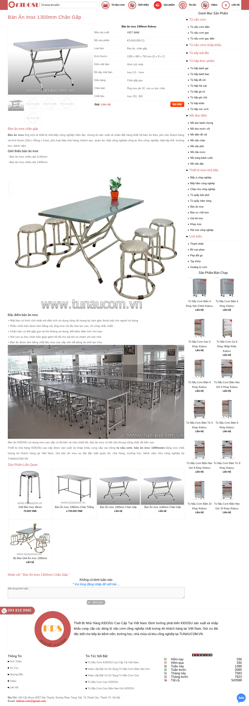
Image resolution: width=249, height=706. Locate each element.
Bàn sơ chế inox (199, 212)
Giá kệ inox (196, 218)
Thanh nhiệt (196, 243)
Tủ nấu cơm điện (200, 26)
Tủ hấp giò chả (198, 97)
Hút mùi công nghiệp (201, 230)
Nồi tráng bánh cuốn (201, 157)
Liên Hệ (199, 310)
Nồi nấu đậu (197, 163)
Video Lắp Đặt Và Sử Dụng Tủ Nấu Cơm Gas (113, 675)
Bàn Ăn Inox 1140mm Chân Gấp (162, 507)
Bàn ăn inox (197, 206)
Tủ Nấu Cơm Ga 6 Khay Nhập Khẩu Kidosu (227, 346)
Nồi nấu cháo (197, 140)
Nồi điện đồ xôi (198, 134)
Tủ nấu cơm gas (199, 32)
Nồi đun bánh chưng (201, 122)
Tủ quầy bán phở (200, 195)
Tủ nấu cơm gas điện (202, 38)
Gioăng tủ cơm (198, 267)
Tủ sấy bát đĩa (199, 53)
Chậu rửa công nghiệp (202, 189)
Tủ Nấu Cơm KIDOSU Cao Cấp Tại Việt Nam (113, 662)
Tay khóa (195, 261)
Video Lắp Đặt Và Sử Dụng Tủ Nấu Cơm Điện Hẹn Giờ (119, 669)
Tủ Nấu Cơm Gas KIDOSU (103, 682)
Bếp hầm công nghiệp (202, 183)
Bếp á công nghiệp (200, 177)
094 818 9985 (20, 610)
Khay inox (196, 224)
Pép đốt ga (196, 255)
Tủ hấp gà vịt (197, 91)
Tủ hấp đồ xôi (198, 80)
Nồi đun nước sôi (200, 128)
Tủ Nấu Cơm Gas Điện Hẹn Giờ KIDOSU (111, 688)
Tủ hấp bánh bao (199, 74)
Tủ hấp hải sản (198, 85)
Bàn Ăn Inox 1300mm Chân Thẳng (74, 507)
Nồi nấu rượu (197, 152)
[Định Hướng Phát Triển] (52, 648)
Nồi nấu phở (197, 146)
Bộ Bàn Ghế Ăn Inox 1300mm (30, 558)
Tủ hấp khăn (197, 103)
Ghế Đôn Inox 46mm (30, 507)
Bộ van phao (197, 249)
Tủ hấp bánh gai (199, 68)
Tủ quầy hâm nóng (200, 200)
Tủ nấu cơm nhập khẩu (205, 45)
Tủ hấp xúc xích (199, 109)
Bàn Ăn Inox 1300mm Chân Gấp (118, 507)
